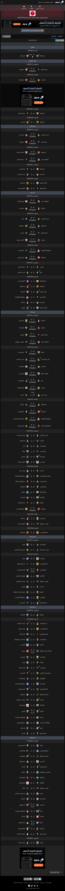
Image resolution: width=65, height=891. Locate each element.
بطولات (31, 8)
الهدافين (60, 36)
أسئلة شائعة (36, 882)
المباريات (53, 36)
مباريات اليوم (40, 8)
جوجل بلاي (27, 879)
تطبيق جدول (48, 882)
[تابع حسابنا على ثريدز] (35, 886)
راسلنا (30, 882)
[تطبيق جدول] (32, 24)
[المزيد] (1, 2)
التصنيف (23, 8)
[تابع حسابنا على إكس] (37, 886)
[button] (32, 56)
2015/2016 (7, 36)
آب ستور (36, 879)
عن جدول (42, 882)
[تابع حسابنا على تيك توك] (32, 886)
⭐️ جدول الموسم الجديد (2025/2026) (32, 30)
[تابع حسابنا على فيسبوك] (29, 886)
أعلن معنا (26, 882)
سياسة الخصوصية (18, 882)
